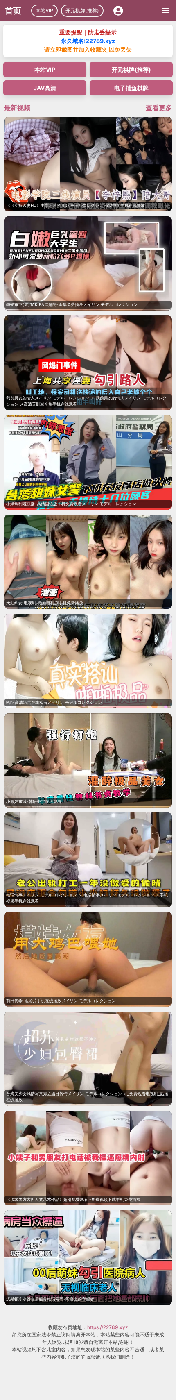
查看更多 (159, 108)
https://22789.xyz (107, 1327)
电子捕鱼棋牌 (131, 87)
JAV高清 (45, 87)
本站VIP (44, 10)
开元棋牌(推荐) (82, 10)
